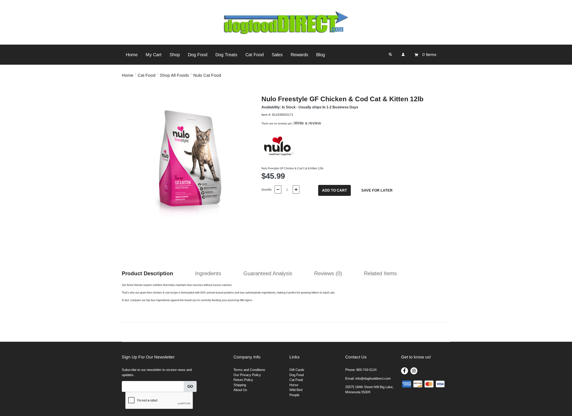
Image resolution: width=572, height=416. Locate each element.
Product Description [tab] (147, 273)
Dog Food (197, 54)
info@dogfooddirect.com (373, 378)
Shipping (239, 385)
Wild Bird (295, 390)
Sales (277, 54)
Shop (175, 54)
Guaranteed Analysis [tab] (267, 273)
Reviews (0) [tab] (328, 273)
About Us (240, 390)
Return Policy (243, 380)
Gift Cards (296, 370)
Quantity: (266, 189)
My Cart (154, 54)
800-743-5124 (366, 370)
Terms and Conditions (249, 370)
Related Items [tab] (380, 273)
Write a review (307, 123)
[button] (403, 54)
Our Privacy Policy (247, 375)
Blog (320, 54)
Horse (293, 385)
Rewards (299, 54)
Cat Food (254, 54)
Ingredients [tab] (208, 273)
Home (132, 54)
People (294, 395)
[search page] (390, 54)
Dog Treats (226, 54)
